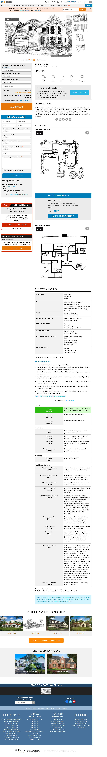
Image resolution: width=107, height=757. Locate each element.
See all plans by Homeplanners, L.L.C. (46, 640)
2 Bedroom (34, 723)
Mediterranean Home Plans (51, 67)
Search (3, 5)
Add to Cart (16, 106)
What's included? (6, 67)
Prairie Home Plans (12, 733)
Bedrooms (15, 5)
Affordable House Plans (34, 719)
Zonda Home (81, 727)
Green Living (58, 719)
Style (8, 5)
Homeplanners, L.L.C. (57, 721)
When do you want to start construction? (15, 129)
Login (53, 2)
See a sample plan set (42, 361)
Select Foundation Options (11, 73)
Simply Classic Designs (58, 725)
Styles (34, 708)
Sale (69, 5)
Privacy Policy (36, 10)
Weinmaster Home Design (57, 731)
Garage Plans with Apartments (34, 731)
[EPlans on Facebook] (67, 701)
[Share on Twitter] (66, 119)
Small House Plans (34, 737)
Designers (59, 5)
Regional (52, 5)
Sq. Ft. (27, 5)
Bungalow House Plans (11, 721)
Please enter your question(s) (12, 157)
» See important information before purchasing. (50, 396)
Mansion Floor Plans (34, 735)
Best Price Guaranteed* (23, 93)
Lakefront (35, 733)
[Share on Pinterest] (70, 119)
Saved (89, 5)
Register (47, 2)
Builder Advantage (81, 721)
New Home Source (81, 719)
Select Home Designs (57, 723)
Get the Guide (17, 248)
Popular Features (42, 5)
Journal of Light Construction (81, 725)
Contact (64, 708)
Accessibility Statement (70, 751)
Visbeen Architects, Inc (58, 729)
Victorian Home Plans (11, 739)
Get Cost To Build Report (17, 225)
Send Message (16, 176)
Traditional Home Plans (11, 737)
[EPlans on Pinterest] (74, 701)
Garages (32, 5)
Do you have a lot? (8, 135)
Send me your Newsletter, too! (13, 170)
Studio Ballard (57, 727)
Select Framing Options (10, 79)
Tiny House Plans (34, 739)
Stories (21, 5)
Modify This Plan (79, 92)
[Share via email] (56, 119)
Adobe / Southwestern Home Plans (11, 719)
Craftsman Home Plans (11, 729)
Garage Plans (34, 729)
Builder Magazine (80, 723)
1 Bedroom (34, 721)
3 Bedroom (34, 725)
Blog (65, 5)
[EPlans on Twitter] (70, 701)
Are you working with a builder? (12, 141)
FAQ (52, 708)
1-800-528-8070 (71, 2)
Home (36, 67)
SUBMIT (82, 9)
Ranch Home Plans (11, 735)
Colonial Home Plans (11, 725)
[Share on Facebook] (63, 119)
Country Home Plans (11, 727)
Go (90, 2)
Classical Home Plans (11, 723)
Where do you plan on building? (12, 147)
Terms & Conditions (24, 10)
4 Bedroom (34, 727)
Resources (41, 708)
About (58, 708)
